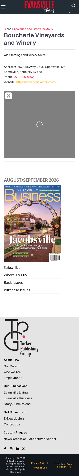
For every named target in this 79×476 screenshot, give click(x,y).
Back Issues (13, 282)
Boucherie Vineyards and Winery (34, 39)
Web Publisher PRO (64, 465)
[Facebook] (5, 449)
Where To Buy (15, 275)
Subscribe (12, 267)
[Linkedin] (17, 449)
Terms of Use (39, 467)
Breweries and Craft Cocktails (32, 29)
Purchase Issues (17, 290)
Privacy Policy (39, 463)
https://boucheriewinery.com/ (36, 82)
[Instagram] (11, 449)
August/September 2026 (31, 180)
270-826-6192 (24, 77)
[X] (23, 449)
